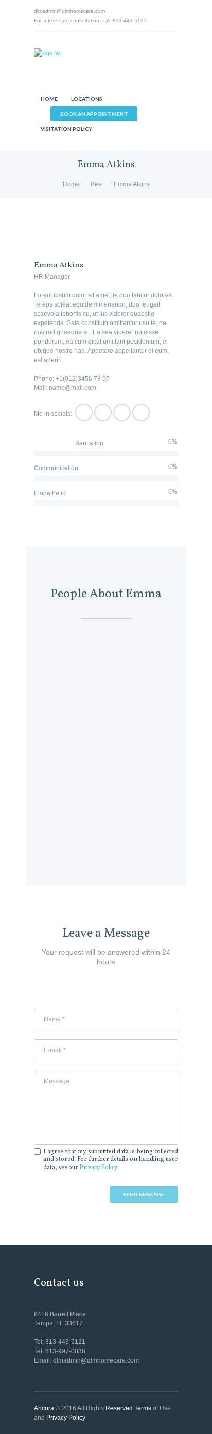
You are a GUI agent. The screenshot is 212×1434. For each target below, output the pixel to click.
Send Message (143, 1194)
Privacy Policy (98, 1167)
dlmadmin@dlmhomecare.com (69, 11)
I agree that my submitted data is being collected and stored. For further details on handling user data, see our (110, 1160)
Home (71, 184)
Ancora (44, 1408)
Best (97, 184)
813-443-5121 (130, 20)
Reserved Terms (128, 1408)
